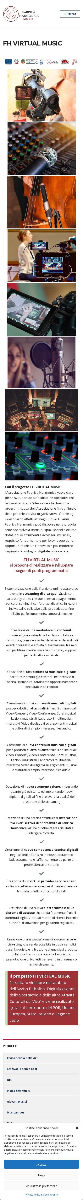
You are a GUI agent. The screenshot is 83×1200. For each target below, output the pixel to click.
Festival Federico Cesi (22, 1069)
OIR (9, 1080)
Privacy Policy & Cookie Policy (41, 1194)
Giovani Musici (17, 1101)
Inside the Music (18, 1090)
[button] (77, 1128)
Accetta (41, 1164)
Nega (41, 1175)
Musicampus (16, 1112)
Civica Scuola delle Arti (22, 1058)
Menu (71, 14)
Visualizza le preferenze (41, 1186)
